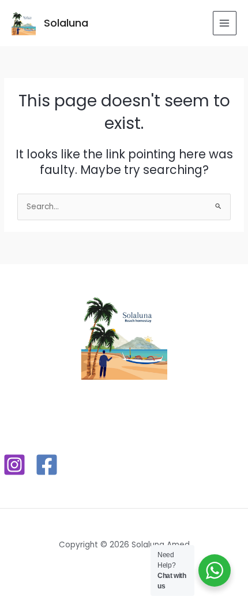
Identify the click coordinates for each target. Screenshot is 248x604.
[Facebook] (46, 464)
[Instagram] (14, 464)
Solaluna (66, 23)
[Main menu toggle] (224, 23)
